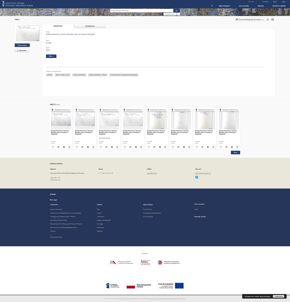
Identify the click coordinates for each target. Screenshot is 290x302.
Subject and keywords (104, 220)
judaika (49, 75)
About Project (224, 6)
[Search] (176, 10)
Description (100, 227)
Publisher (100, 231)
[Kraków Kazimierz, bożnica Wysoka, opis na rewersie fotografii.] (28, 33)
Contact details (148, 217)
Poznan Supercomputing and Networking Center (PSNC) (166, 299)
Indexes (261, 6)
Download (22, 50)
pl (253, 1)
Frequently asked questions (152, 213)
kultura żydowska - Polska (97, 75)
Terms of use (147, 209)
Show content (22, 45)
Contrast (265, 2)
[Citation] (272, 19)
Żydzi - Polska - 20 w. (62, 75)
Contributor (100, 217)
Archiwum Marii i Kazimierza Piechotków (123, 75)
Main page (53, 200)
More (235, 152)
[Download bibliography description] (58, 146)
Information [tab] (89, 26)
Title (98, 209)
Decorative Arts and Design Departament (63, 227)
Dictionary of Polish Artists (58, 220)
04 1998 (48, 43)
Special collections (56, 209)
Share (275, 2)
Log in (196, 209)
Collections (244, 6)
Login (283, 2)
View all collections (56, 237)
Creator (99, 213)
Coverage (100, 224)
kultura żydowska (79, 75)
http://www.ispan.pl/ (202, 173)
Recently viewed (279, 6)
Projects (53, 231)
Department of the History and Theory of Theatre (66, 224)
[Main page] (211, 5)
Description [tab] (57, 26)
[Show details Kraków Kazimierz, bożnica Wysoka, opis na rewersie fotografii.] (69, 146)
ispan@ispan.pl (152, 173)
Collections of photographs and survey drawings (65, 213)
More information (265, 296)
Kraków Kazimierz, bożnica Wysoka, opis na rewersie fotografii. (60, 132)
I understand (279, 296)
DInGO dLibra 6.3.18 (126, 299)
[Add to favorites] (267, 19)
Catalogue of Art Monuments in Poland (62, 217)
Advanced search (170, 14)
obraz (48, 50)
